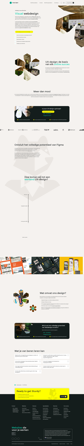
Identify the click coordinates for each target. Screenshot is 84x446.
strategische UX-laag (57, 94)
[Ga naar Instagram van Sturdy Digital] (16, 439)
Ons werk (41, 2)
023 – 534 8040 (47, 113)
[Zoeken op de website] (61, 2)
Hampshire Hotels (33, 223)
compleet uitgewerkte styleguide (48, 303)
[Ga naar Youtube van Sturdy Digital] (18, 439)
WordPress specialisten (48, 2)
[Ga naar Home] (15, 384)
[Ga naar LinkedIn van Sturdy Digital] (13, 439)
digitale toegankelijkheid (56, 305)
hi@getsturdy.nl (47, 115)
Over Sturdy (56, 2)
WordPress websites (34, 2)
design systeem (30, 150)
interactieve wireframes (60, 194)
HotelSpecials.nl (56, 222)
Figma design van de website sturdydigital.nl (53, 307)
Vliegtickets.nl (61, 222)
